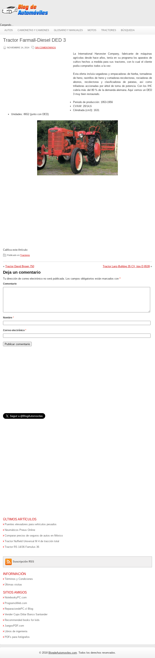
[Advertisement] (37, 80)
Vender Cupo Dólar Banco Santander (26, 614)
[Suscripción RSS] (9, 561)
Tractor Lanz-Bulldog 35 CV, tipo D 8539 (126, 266)
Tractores (108, 30)
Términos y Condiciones (19, 578)
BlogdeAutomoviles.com (62, 652)
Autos (8, 30)
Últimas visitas (13, 584)
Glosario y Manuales (68, 30)
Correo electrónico (14, 330)
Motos (92, 30)
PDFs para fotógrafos (17, 636)
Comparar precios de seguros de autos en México (34, 535)
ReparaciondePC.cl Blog (19, 608)
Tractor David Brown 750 (19, 266)
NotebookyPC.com (16, 597)
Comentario (10, 283)
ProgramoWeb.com (16, 603)
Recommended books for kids (22, 620)
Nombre (8, 317)
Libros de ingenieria (16, 631)
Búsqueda (128, 30)
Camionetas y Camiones (33, 30)
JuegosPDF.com (14, 625)
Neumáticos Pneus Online (20, 529)
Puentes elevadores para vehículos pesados (31, 524)
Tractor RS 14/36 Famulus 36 (22, 546)
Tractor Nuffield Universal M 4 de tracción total (32, 541)
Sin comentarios (45, 47)
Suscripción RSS (23, 561)
